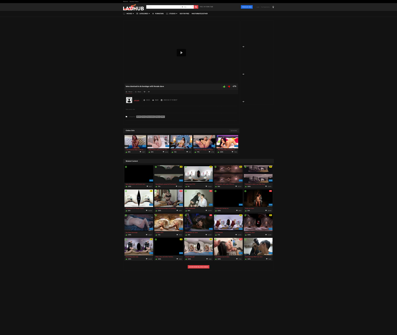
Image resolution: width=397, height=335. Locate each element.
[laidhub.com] (134, 7)
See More (234, 131)
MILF (162, 116)
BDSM (139, 116)
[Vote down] (229, 86)
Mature (158, 116)
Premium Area (247, 7)
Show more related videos (198, 267)
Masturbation (150, 116)
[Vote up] (224, 86)
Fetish (143, 116)
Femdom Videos (134, 1)
